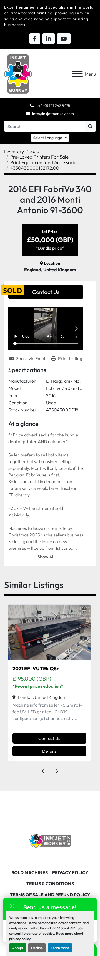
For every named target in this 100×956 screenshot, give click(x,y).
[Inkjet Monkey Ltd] (50, 840)
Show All (46, 556)
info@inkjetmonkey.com (53, 113)
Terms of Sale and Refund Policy (50, 894)
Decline (37, 947)
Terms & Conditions (50, 883)
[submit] (90, 126)
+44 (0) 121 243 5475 (53, 105)
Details (49, 751)
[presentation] (42, 769)
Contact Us (46, 291)
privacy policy (20, 938)
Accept (17, 947)
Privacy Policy (70, 872)
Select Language (47, 137)
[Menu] (77, 74)
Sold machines (30, 872)
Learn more (60, 947)
